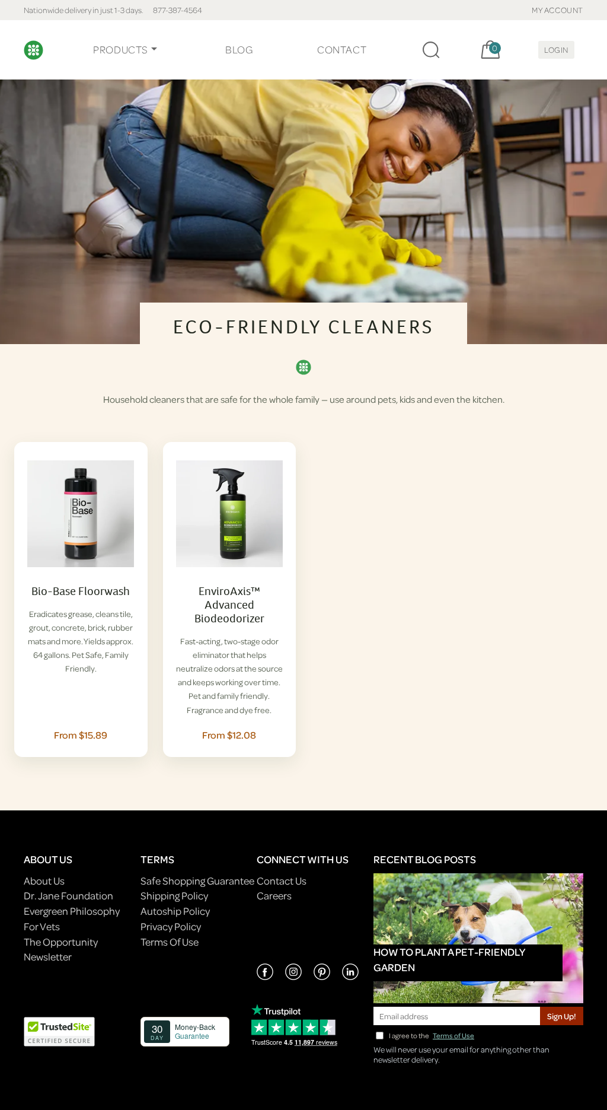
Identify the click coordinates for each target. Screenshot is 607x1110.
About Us (44, 880)
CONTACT (341, 49)
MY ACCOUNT (557, 9)
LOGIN (556, 49)
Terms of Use (453, 1036)
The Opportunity (61, 941)
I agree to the (431, 1036)
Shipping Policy (174, 895)
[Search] (431, 50)
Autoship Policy (175, 911)
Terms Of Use (169, 941)
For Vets (42, 926)
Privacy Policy (170, 926)
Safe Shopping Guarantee (197, 880)
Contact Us (281, 880)
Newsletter (48, 956)
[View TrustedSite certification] (59, 1030)
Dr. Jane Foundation (68, 895)
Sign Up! (561, 1016)
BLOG (239, 49)
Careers (274, 895)
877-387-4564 (177, 9)
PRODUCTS (120, 49)
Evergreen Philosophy (72, 911)
